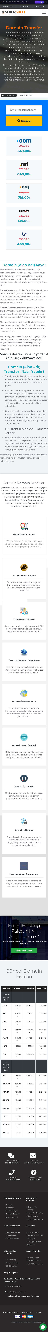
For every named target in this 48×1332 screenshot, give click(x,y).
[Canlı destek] (43, 1327)
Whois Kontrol (11, 1217)
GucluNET (25, 1296)
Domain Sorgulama (9, 1206)
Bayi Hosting (32, 1216)
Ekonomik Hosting (31, 1208)
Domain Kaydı (11, 1211)
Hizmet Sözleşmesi (10, 1312)
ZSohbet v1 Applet (35, 1235)
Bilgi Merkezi (27, 1312)
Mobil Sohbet (33, 1232)
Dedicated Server (12, 1232)
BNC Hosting (11, 1266)
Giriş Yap (9, 6)
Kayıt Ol (25, 6)
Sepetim (40, 6)
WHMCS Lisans (33, 1261)
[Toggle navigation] (44, 12)
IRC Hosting (10, 1260)
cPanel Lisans (33, 1258)
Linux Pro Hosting (35, 1213)
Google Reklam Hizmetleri (34, 1243)
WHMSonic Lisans (35, 1264)
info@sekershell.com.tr (15, 1292)
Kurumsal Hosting (35, 1219)
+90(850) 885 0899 (14, 1286)
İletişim (38, 1312)
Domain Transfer (12, 1214)
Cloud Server (10, 1235)
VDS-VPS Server (12, 1238)
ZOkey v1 (31, 1238)
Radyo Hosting (11, 1263)
